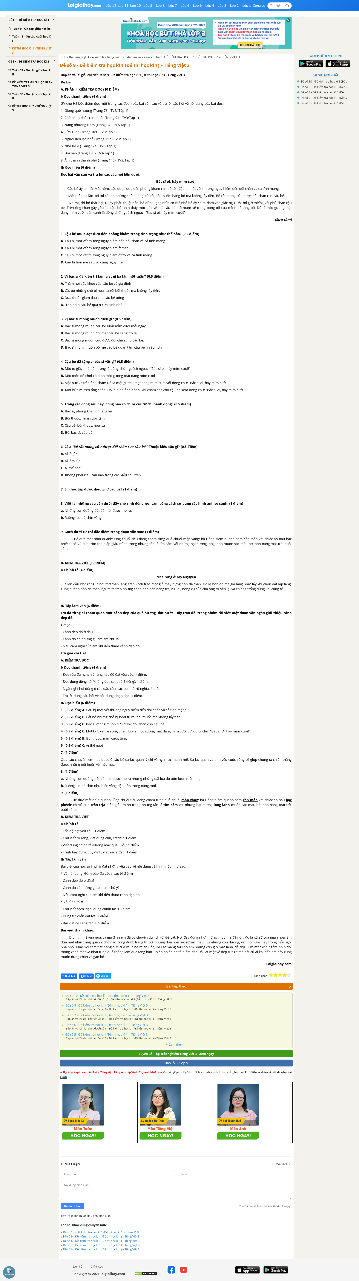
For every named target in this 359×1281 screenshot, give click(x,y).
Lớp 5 (197, 5)
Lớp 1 (246, 5)
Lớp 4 (209, 5)
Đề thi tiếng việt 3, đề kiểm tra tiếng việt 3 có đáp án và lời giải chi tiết (112, 57)
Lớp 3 (222, 5)
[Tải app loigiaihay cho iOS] (337, 63)
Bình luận (70, 976)
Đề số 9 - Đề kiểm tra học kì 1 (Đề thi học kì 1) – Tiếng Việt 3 (125, 65)
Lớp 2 (234, 5)
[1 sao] (271, 975)
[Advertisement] (325, 165)
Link (63, 1077)
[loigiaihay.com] (84, 7)
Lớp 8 (160, 5)
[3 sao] (280, 975)
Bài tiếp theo (176, 986)
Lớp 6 (185, 5)
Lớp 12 (110, 5)
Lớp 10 (135, 5)
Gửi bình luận (73, 1205)
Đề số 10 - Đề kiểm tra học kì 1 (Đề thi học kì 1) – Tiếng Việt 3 (107, 996)
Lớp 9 (148, 5)
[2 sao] (275, 975)
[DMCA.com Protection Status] (145, 1275)
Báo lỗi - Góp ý (176, 1063)
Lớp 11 (123, 5)
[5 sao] (289, 975)
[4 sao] (284, 975)
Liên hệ (77, 1267)
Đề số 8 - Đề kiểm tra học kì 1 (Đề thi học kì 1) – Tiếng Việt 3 (106, 1005)
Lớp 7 (172, 5)
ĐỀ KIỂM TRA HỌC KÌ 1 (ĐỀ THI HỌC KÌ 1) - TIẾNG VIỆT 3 (202, 57)
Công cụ (259, 5)
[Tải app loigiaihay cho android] (310, 63)
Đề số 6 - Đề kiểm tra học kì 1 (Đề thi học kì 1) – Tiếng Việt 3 (106, 1025)
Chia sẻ (88, 976)
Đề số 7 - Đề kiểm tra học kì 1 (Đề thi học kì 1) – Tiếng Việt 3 (106, 1015)
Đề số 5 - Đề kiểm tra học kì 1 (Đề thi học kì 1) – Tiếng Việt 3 (106, 1034)
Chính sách (97, 1267)
